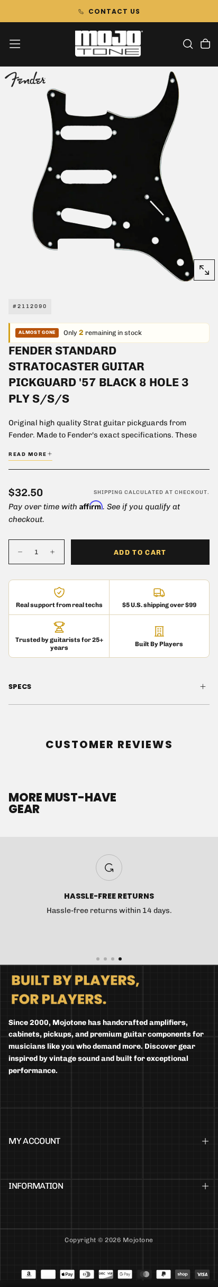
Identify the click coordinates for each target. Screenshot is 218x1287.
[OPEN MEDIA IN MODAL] (204, 270)
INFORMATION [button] (35, 1186)
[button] (14, 44)
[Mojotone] (75, 989)
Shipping (108, 492)
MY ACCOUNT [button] (34, 1141)
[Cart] (205, 44)
